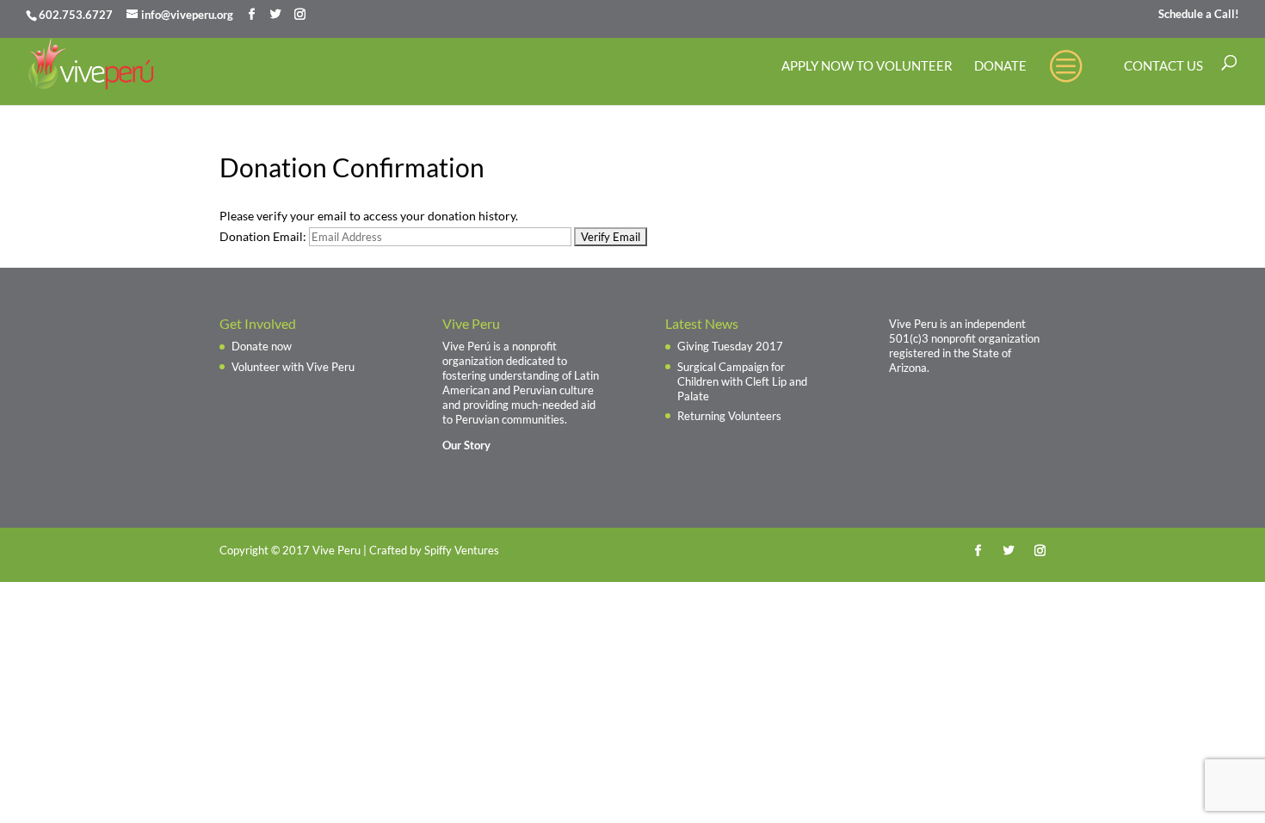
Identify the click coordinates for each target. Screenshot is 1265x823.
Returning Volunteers (729, 416)
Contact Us (1163, 66)
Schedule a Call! (1198, 15)
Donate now (261, 346)
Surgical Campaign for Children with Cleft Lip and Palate (742, 381)
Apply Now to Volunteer (867, 66)
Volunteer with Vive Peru (293, 367)
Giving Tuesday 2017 (730, 346)
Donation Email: (262, 236)
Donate (1000, 66)
